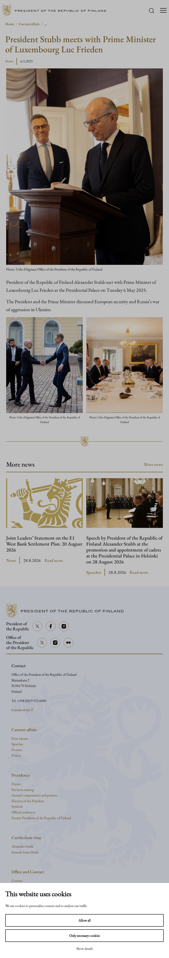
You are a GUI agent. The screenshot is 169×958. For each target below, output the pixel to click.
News (9, 61)
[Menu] (163, 11)
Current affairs (29, 24)
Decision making (22, 789)
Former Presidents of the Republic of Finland (41, 818)
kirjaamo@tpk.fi (22, 710)
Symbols (17, 806)
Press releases (19, 738)
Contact (16, 880)
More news (153, 464)
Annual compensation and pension (34, 795)
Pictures (16, 749)
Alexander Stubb (22, 846)
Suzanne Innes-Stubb (25, 852)
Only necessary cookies (84, 935)
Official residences (23, 812)
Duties (15, 784)
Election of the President (27, 801)
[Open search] (151, 11)
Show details (84, 948)
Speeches (93, 572)
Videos (16, 755)
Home (9, 24)
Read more (53, 560)
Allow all (85, 920)
